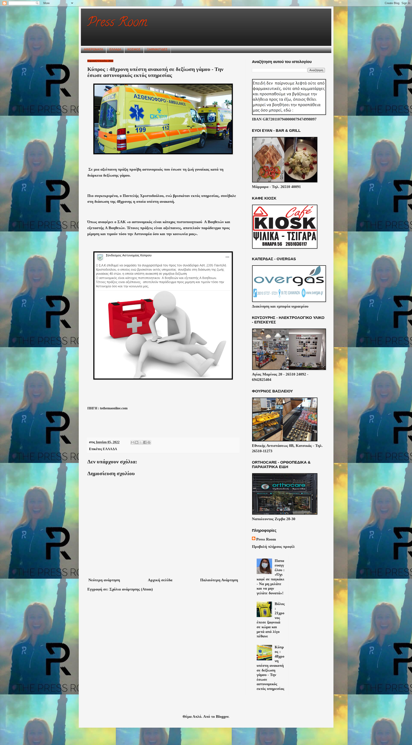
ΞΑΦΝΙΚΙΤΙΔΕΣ (157, 49)
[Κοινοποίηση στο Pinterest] (149, 442)
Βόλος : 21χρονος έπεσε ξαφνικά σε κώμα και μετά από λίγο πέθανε (271, 620)
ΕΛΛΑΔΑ (115, 49)
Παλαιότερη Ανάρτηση (219, 580)
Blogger (222, 716)
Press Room (117, 23)
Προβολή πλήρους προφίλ (273, 546)
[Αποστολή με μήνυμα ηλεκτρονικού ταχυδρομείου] (132, 442)
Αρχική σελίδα (160, 580)
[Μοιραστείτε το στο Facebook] (145, 442)
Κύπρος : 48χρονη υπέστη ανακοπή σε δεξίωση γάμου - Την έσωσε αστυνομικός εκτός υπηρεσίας (270, 668)
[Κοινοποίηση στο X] (141, 442)
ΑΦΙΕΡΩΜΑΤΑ (93, 49)
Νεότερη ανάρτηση (104, 580)
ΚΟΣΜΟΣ (134, 49)
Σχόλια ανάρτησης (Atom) (131, 589)
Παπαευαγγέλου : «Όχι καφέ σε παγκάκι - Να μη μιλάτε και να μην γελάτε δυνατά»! (271, 577)
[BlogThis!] (137, 442)
